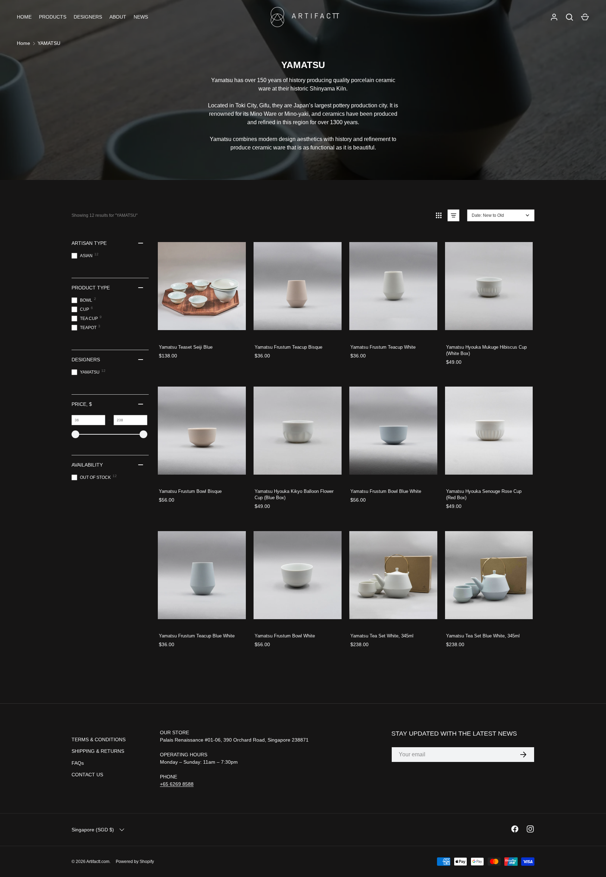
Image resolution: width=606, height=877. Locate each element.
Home (23, 43)
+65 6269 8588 (177, 784)
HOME (24, 17)
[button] (585, 17)
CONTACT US (87, 774)
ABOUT (117, 17)
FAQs (78, 763)
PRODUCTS (52, 17)
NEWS (141, 17)
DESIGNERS (88, 17)
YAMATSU (49, 43)
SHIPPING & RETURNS (98, 751)
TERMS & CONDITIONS (99, 739)
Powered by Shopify (135, 861)
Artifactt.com (97, 861)
